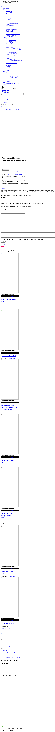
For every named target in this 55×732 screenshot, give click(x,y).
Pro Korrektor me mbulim (11, 63)
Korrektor (8, 54)
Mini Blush (11, 42)
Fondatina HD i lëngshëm (14, 48)
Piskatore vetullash (10, 25)
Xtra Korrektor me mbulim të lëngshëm (17, 57)
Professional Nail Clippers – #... (7, 646)
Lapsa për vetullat (9, 75)
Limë (10, 17)
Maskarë (8, 81)
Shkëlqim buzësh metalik (11, 35)
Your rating (4, 209)
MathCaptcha (4, 244)
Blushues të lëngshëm (13, 41)
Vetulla (7, 24)
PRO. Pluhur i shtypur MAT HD (15, 60)
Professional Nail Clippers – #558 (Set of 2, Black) (9, 515)
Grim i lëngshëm (9, 47)
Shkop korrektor (12, 55)
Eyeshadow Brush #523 (8, 356)
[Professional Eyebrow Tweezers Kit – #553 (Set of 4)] (3, 728)
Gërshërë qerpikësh (13, 20)
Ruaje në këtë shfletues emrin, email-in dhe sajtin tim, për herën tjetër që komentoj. (22, 239)
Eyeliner (7, 72)
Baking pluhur (12, 59)
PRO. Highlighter (12, 52)
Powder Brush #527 (7, 623)
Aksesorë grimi (9, 11)
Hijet (7, 73)
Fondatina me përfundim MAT (15, 49)
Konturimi (8, 66)
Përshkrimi (3, 187)
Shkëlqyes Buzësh (4, 6)
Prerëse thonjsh (12, 18)
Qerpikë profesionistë (13, 23)
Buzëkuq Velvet (9, 31)
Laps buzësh (8, 32)
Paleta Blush (8, 67)
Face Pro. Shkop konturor (14, 44)
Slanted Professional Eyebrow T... (8, 628)
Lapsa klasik (11, 80)
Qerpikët (8, 19)
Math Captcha (4, 241)
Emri (2, 230)
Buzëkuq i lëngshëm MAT (11, 29)
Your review (4, 212)
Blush (7, 38)
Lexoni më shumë (11, 350)
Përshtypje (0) (3, 188)
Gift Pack (5, 84)
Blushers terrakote (12, 40)
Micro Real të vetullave (13, 77)
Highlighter (8, 51)
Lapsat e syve (9, 78)
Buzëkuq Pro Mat (9, 30)
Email (2, 235)
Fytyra (4, 37)
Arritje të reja (6, 8)
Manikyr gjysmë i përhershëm (12, 83)
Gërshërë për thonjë (13, 15)
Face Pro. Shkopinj (10, 43)
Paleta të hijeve (9, 69)
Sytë (4, 71)
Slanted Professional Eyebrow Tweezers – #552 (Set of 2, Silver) (9, 407)
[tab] (27, 187)
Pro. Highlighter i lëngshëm (14, 53)
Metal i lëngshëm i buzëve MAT (13, 34)
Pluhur (7, 58)
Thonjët (5, 82)
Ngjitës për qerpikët (13, 21)
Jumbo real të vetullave (13, 76)
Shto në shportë (5, 169)
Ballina (2, 109)
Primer (7, 61)
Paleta (4, 64)
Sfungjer (10, 12)
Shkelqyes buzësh (9, 36)
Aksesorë (5, 9)
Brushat (7, 13)
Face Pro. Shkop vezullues (14, 46)
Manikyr (8, 14)
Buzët (4, 28)
